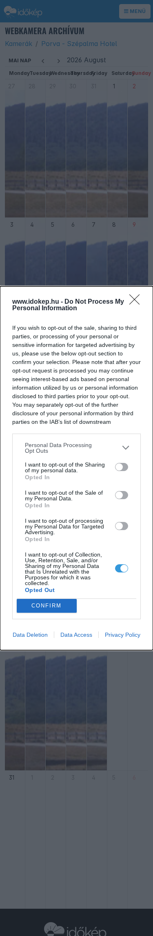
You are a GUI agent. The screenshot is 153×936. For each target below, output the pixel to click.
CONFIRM (46, 606)
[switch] (121, 467)
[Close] (137, 302)
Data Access (76, 634)
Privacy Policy (122, 634)
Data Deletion (30, 634)
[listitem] (76, 448)
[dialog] (76, 468)
